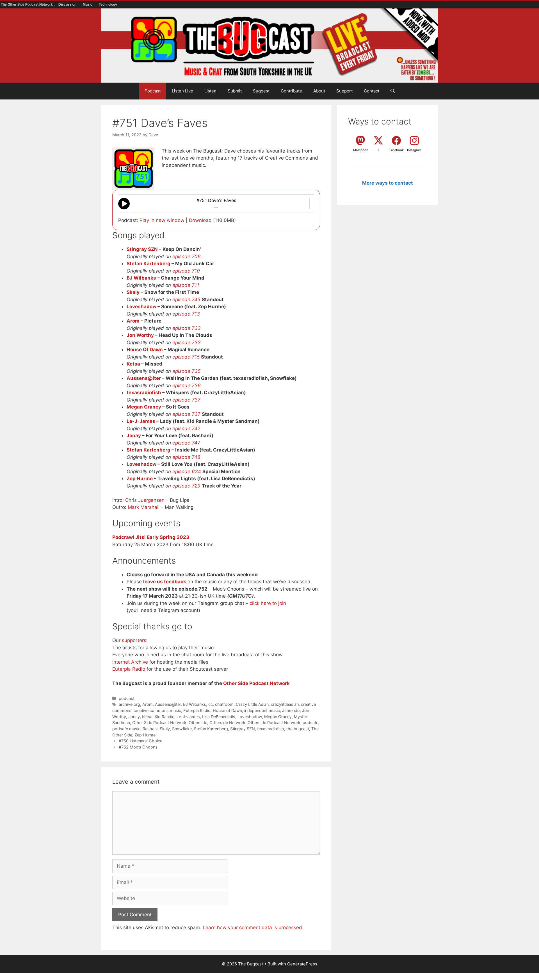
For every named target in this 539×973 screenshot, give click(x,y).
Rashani (150, 728)
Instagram (414, 150)
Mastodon (360, 150)
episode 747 (186, 443)
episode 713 (186, 314)
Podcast (153, 91)
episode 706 (186, 256)
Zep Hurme (140, 478)
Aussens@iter (144, 378)
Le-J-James (141, 421)
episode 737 (186, 400)
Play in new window (162, 220)
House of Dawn (227, 710)
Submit (235, 91)
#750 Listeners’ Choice (140, 740)
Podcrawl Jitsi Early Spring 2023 (150, 537)
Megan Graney (144, 407)
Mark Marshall (143, 507)
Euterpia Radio (128, 669)
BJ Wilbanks (141, 278)
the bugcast (297, 728)
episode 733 (186, 328)
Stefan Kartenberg (148, 263)
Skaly (133, 292)
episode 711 (185, 285)
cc (210, 704)
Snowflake (182, 728)
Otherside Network (227, 722)
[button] (392, 91)
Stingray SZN (142, 249)
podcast (126, 698)
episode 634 (186, 471)
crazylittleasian (285, 704)
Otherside (198, 722)
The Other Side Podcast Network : (28, 4)
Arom (133, 321)
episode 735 (186, 371)
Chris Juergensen (145, 500)
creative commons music (157, 710)
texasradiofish (144, 392)
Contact (371, 91)
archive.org (129, 704)
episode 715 (186, 357)
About (319, 91)
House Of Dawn (145, 349)
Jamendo (291, 710)
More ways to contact (387, 183)
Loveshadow (141, 306)
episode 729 (186, 486)
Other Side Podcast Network (256, 683)
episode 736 (186, 385)
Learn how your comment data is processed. (253, 927)
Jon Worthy (140, 335)
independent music (262, 710)
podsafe (310, 722)
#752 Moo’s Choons (138, 747)
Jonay (134, 435)
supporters (134, 640)
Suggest (261, 91)
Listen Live (182, 91)
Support (344, 91)
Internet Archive (130, 662)
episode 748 (186, 457)
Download (200, 220)
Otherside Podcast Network (274, 722)
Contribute (291, 91)
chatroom (224, 704)
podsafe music (126, 728)
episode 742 (186, 428)
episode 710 (186, 271)
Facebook (396, 150)
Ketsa (133, 364)
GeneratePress (302, 964)
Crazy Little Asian (252, 704)
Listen (210, 91)
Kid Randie (164, 716)
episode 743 (186, 299)
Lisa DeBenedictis (218, 716)
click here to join (268, 603)
